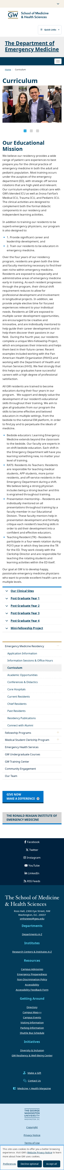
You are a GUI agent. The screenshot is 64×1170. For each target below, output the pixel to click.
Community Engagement (20, 769)
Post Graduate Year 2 (25, 606)
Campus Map (30, 1012)
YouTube (34, 865)
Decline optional (30, 1163)
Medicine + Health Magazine (34, 1088)
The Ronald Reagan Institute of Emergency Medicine (32, 818)
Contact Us (34, 1080)
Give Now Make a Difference (21, 796)
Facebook (33, 842)
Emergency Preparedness (32, 974)
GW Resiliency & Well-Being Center (32, 1055)
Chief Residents (17, 704)
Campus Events (32, 1017)
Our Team (11, 776)
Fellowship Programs (18, 733)
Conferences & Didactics (22, 682)
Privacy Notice (32, 1135)
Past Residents (16, 711)
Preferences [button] (9, 1163)
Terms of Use (32, 1142)
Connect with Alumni (20, 725)
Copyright (32, 1127)
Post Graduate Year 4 (25, 621)
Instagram (34, 857)
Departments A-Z (32, 934)
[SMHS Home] (28, 15)
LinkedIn (33, 873)
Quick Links (50, 29)
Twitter (33, 850)
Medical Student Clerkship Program (27, 740)
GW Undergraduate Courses (22, 754)
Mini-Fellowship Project (27, 628)
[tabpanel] (32, 105)
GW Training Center (17, 761)
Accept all (51, 1163)
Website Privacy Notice (39, 1152)
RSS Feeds (33, 881)
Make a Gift (34, 1072)
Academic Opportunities (22, 675)
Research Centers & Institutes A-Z (32, 951)
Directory (32, 1007)
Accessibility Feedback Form (32, 989)
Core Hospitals (16, 689)
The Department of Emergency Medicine (32, 46)
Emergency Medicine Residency (24, 646)
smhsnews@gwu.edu (32, 918)
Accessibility (32, 984)
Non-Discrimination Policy (32, 979)
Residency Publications (21, 718)
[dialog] (32, 1157)
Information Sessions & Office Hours (30, 660)
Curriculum (14, 668)
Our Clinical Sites (22, 591)
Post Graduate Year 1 (25, 598)
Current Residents (18, 696)
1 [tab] (25, 131)
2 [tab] (31, 131)
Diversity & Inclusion (32, 1050)
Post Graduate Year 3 (25, 613)
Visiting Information (32, 1022)
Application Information (22, 653)
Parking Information (32, 1027)
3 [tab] (37, 131)
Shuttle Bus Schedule (32, 1032)
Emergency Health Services (22, 747)
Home (8, 69)
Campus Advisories (32, 969)
